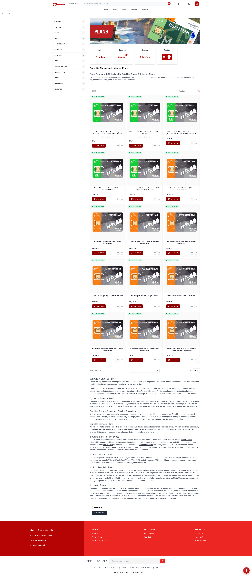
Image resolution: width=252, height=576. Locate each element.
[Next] (157, 370)
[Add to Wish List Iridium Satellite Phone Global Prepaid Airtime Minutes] (155, 145)
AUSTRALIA (113, 567)
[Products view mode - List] (95, 91)
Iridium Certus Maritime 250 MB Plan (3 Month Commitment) (107, 349)
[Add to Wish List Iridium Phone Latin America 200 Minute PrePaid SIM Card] (118, 199)
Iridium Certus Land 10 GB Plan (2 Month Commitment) (145, 242)
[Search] (169, 3)
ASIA (104, 567)
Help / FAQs (199, 537)
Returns (206, 540)
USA (156, 567)
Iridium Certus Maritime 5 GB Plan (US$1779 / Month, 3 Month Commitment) (182, 349)
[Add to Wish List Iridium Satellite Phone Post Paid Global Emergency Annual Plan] (155, 306)
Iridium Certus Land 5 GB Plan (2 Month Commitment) (107, 242)
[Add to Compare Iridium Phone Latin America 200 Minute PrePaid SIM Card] (122, 199)
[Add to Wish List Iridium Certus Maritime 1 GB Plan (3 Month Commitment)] (155, 360)
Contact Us (199, 533)
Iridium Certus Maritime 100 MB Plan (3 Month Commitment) (182, 296)
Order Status (147, 537)
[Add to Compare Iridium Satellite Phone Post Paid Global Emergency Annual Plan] (159, 306)
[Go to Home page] (59, 3)
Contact (145, 9)
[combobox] (127, 4)
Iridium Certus (115, 447)
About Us (95, 533)
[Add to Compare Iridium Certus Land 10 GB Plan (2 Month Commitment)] (159, 253)
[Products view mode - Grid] (92, 91)
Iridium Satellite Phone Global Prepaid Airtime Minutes (144, 132)
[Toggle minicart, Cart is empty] (197, 3)
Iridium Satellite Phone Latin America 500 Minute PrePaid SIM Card (145, 188)
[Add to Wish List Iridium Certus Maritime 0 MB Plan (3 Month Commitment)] (192, 253)
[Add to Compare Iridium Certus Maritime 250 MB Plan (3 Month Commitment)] (122, 360)
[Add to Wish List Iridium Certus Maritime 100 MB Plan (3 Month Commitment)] (192, 306)
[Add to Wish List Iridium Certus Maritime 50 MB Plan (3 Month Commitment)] (118, 306)
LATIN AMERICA (146, 567)
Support (134, 9)
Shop (106, 9)
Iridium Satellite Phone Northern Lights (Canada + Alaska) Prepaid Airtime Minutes (107, 132)
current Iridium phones (128, 442)
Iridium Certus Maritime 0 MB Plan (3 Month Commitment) (182, 242)
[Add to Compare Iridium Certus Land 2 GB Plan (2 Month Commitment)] (196, 199)
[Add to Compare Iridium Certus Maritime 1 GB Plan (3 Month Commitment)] (159, 360)
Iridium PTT (180, 442)
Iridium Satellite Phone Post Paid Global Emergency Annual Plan (144, 296)
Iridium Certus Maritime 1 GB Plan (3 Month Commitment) (144, 349)
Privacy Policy (97, 537)
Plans (124, 9)
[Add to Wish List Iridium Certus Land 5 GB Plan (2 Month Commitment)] (118, 253)
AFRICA (97, 567)
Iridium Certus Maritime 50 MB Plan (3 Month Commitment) (108, 296)
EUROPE (133, 567)
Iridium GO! (167, 442)
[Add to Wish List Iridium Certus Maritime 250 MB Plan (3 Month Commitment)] (118, 360)
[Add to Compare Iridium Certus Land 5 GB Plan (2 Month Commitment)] (122, 253)
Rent (115, 9)
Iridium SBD (108, 445)
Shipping (198, 540)
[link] (132, 370)
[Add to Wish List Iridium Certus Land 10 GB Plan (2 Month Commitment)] (155, 253)
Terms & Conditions (99, 540)
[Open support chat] (246, 570)
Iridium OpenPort (146, 445)
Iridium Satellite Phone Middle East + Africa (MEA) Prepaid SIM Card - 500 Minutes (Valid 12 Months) (182, 133)
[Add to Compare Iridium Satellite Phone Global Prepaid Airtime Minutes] (159, 145)
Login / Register (149, 533)
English (73, 3)
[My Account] (179, 4)
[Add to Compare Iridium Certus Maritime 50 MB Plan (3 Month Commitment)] (122, 306)
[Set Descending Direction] (198, 91)
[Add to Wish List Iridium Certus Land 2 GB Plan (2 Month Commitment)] (192, 199)
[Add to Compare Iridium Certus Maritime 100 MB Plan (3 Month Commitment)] (196, 306)
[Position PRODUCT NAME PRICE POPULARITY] (187, 91)
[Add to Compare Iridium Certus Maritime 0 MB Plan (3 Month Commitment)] (196, 253)
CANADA (124, 567)
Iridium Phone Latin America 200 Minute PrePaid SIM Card (107, 188)
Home (4, 14)
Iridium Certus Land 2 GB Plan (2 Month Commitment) (182, 188)
